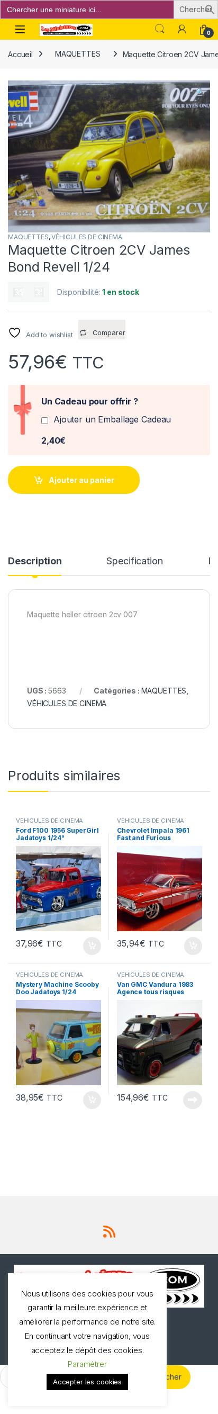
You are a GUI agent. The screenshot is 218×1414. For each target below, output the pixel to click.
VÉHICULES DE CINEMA (86, 237)
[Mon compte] (182, 29)
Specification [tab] (134, 561)
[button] (210, 8)
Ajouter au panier (81, 479)
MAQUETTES (78, 53)
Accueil (20, 53)
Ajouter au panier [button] (89, 946)
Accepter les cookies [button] (87, 1381)
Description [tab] (34, 561)
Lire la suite (192, 1100)
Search (160, 29)
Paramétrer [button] (87, 1364)
